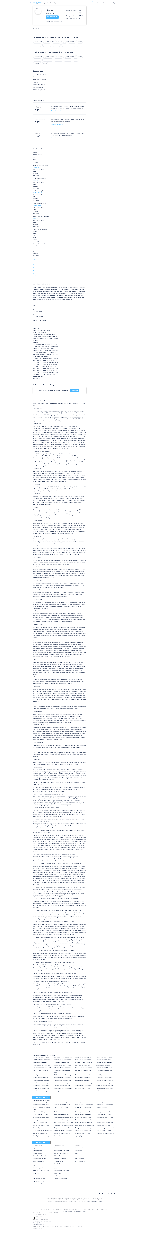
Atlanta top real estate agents (103, 1065)
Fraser (79, 45)
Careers (77, 1153)
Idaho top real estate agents (40, 1112)
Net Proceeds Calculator (39, 1178)
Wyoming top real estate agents (83, 1136)
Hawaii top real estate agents (103, 1107)
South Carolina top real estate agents (42, 1130)
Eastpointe (56, 45)
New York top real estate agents (41, 1057)
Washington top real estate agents (62, 1077)
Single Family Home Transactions (40, 106)
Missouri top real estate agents (62, 1120)
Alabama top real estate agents (41, 1102)
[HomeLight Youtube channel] (108, 1193)
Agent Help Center (58, 1161)
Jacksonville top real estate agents (62, 1065)
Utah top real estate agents (40, 1133)
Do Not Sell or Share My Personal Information (74, 1211)
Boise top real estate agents (61, 1091)
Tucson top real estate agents (104, 1077)
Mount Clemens (39, 41)
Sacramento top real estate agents (41, 1080)
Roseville (60, 41)
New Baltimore (70, 41)
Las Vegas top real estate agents (83, 1062)
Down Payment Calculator (39, 1158)
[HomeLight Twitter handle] (99, 1193)
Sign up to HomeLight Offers (61, 1153)
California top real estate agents (41, 1104)
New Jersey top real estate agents (83, 1122)
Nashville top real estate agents (104, 1062)
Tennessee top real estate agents (83, 1130)
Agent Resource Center (60, 1158)
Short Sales (38, 133)
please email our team (92, 1201)
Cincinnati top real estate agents (83, 1085)
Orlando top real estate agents (40, 1077)
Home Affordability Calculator (40, 1155)
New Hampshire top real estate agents (64, 1122)
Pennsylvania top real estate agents (84, 1128)
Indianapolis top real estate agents (62, 1067)
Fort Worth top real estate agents (83, 1070)
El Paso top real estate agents (82, 1077)
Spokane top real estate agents (41, 1088)
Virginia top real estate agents (82, 1133)
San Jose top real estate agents (104, 1083)
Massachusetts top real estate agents (63, 1117)
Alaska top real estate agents (61, 1102)
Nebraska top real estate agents (104, 1120)
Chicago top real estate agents (83, 1057)
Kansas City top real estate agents (62, 1080)
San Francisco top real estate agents (42, 1067)
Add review (74, 390)
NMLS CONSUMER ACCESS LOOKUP (42, 1221)
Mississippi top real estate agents (41, 1120)
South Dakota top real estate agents (63, 1130)
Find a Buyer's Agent (38, 1150)
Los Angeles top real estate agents (63, 1057)
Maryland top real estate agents (41, 1117)
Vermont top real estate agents (62, 1133)
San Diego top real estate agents (62, 1059)
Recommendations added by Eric (41, 401)
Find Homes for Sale (38, 1153)
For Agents (105, 3)
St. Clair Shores (48, 60)
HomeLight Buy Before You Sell (41, 1170)
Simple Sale (36, 1173)
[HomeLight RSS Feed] (115, 1193)
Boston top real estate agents (82, 1080)
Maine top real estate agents (103, 1114)
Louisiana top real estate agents (83, 1114)
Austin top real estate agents (40, 1062)
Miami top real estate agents (40, 1075)
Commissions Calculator (39, 1184)
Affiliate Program (79, 1158)
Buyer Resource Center (39, 1161)
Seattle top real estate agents (40, 1070)
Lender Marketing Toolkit (60, 1178)
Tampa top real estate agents (82, 1075)
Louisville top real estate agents (62, 1083)
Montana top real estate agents (83, 1120)
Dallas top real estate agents (103, 1059)
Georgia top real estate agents (83, 1107)
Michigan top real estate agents (83, 1117)
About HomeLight (79, 1148)
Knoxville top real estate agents (41, 1091)
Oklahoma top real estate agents (41, 1128)
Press (76, 1156)
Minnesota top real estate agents (104, 1117)
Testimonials (78, 1150)
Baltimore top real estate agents (104, 1080)
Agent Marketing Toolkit (60, 1164)
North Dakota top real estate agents (84, 1125)
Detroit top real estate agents (82, 1088)
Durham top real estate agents (104, 1091)
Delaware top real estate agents (104, 1104)
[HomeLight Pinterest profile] (112, 1193)
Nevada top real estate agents (40, 1122)
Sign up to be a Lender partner (61, 1170)
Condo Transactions (40, 119)
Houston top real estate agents (104, 1057)
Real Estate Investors (80, 1161)
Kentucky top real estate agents (62, 1114)
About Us (96, 3)
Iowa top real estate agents (103, 1112)
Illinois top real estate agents (61, 1112)
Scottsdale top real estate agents (104, 1070)
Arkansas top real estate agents (104, 1102)
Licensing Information (38, 1224)
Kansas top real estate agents (40, 1114)
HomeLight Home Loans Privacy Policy (42, 1223)
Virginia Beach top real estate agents (84, 1083)
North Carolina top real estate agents (63, 1125)
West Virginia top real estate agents (42, 1136)
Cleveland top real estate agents (62, 1085)
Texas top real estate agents (103, 1130)
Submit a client (57, 1155)
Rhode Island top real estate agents (105, 1128)
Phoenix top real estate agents (83, 1059)
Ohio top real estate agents (103, 1125)
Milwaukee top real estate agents (41, 1083)
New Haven (47, 45)
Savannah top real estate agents (83, 1091)
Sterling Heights (50, 41)
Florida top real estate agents (61, 1107)
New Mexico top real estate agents (105, 1122)
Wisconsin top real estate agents (62, 1136)
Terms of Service (85, 1209)
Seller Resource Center (38, 1181)
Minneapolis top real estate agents (63, 1088)
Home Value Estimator (38, 1176)
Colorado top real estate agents (62, 1104)
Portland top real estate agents (104, 1067)
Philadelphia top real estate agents (41, 1065)
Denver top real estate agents (82, 1065)
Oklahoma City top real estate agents (63, 1075)
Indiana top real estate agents (82, 1112)
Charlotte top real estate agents (62, 1062)
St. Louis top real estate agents (41, 1085)
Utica (64, 45)
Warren (80, 41)
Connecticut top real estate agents (84, 1104)
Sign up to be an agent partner (61, 1150)
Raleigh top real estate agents (104, 1075)
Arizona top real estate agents (82, 1102)
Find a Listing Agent (38, 1168)
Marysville (71, 45)
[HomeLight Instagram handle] (105, 1193)
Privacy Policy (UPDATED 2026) (99, 1209)
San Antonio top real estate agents (41, 1059)
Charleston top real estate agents (104, 1085)
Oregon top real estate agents (61, 1128)
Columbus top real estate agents (83, 1067)
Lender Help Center (59, 1176)
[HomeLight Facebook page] (102, 1193)
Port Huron (37, 45)
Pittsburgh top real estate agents (104, 1088)
